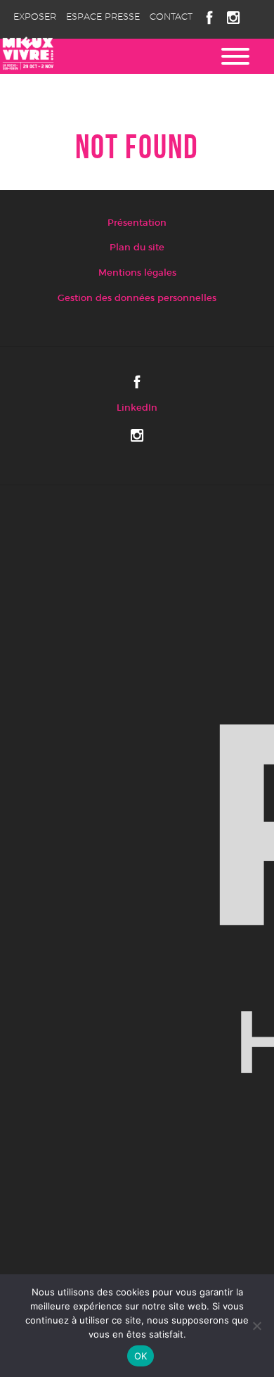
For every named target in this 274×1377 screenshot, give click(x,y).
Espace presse (103, 17)
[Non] (256, 1326)
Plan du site (137, 247)
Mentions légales (137, 273)
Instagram (233, 18)
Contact (171, 17)
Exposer (34, 17)
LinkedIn (137, 408)
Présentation (137, 223)
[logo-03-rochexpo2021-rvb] (137, 897)
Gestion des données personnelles (137, 298)
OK (141, 1356)
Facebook (209, 18)
